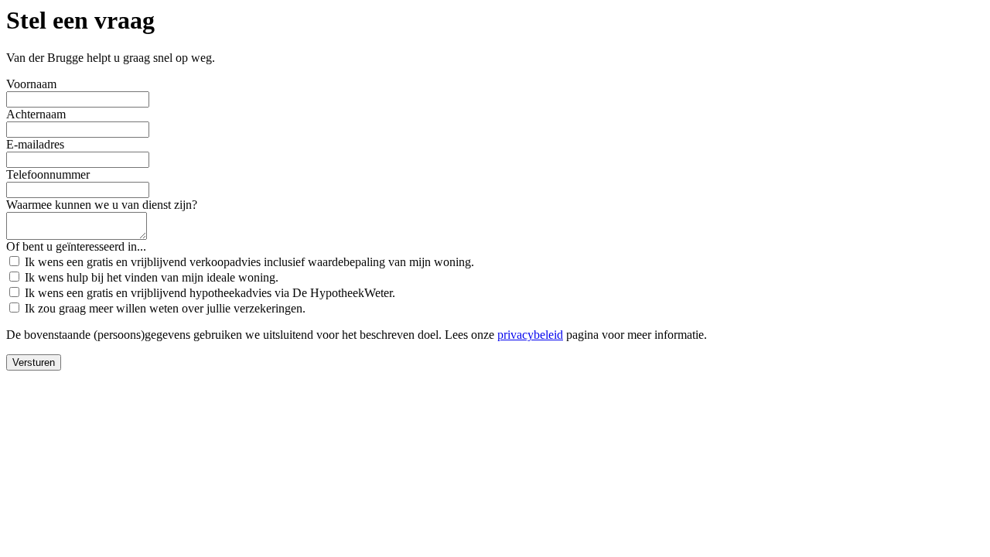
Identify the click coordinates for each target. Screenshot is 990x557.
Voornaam (31, 84)
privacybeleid (530, 334)
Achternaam (36, 114)
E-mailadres (35, 144)
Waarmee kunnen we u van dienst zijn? (101, 204)
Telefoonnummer (48, 174)
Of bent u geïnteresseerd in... (76, 246)
